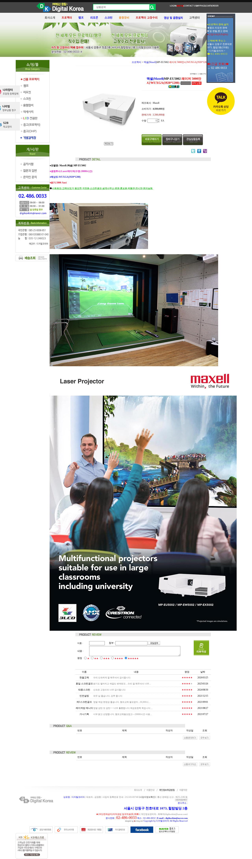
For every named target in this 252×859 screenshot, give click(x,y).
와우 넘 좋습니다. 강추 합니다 (107, 696)
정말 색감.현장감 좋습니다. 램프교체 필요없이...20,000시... (121, 702)
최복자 (161, 814)
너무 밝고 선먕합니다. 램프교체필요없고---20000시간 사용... (122, 714)
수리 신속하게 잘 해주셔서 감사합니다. (112, 677)
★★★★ (118, 658)
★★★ (106, 658)
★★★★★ (133, 658)
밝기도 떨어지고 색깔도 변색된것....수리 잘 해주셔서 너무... (122, 683)
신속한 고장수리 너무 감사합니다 (109, 690)
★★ (96, 658)
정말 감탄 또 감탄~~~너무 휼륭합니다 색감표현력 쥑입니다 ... (123, 708)
